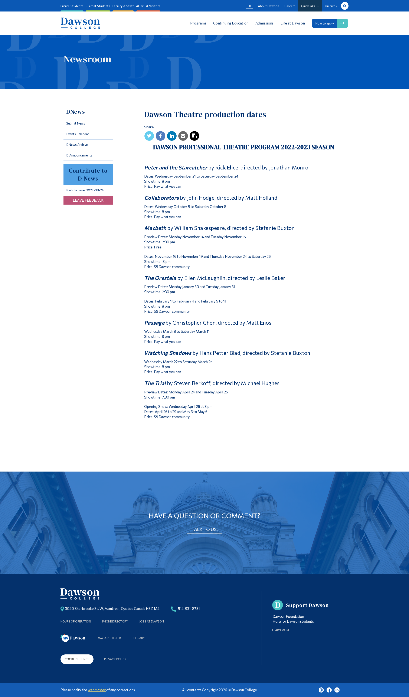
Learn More (281, 630)
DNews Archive (77, 144)
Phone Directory (115, 621)
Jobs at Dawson (151, 621)
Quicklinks (309, 6)
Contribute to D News (88, 174)
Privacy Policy (115, 659)
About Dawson (268, 6)
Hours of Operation (75, 621)
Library (139, 638)
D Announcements (79, 155)
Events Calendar (77, 134)
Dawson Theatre (109, 638)
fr (249, 6)
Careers (290, 6)
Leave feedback (88, 200)
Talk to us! (205, 529)
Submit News (75, 123)
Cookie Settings (77, 659)
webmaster (97, 690)
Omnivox (331, 6)
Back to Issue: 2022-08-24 (85, 190)
